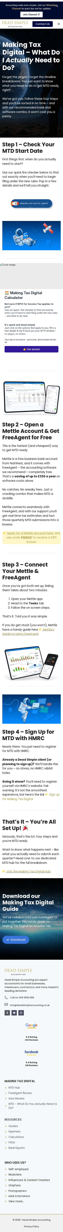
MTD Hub (14, 1087)
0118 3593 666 (26, 997)
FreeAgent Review (20, 1093)
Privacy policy (31, 1226)
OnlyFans (15, 1185)
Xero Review (16, 1098)
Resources (13, 1120)
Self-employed (18, 1169)
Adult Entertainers (19, 1196)
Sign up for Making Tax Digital (31, 797)
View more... (16, 1201)
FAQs (12, 1142)
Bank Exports (17, 1148)
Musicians (15, 1174)
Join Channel (30, 14)
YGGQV (26, 537)
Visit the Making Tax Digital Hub (28, 871)
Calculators (16, 1137)
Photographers (17, 1191)
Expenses (14, 1131)
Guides (13, 1126)
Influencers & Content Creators (29, 1180)
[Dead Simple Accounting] (15, 24)
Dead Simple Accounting (36, 1219)
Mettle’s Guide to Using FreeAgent (28, 631)
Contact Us (42, 24)
